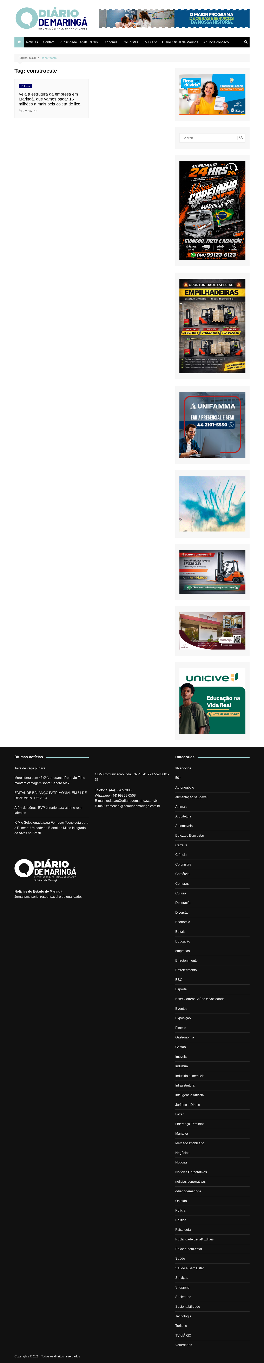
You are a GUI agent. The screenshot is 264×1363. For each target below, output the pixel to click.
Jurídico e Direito (187, 1105)
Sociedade (183, 1297)
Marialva (181, 1133)
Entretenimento (186, 960)
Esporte (181, 989)
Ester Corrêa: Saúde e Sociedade (200, 999)
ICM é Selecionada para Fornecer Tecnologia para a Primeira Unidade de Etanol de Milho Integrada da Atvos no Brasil (51, 828)
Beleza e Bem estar (189, 835)
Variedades (183, 1345)
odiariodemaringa (188, 1191)
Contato (48, 42)
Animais (181, 806)
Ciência (181, 854)
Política (25, 86)
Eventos (181, 1008)
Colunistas (130, 42)
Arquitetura (183, 816)
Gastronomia (184, 1037)
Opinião (181, 1201)
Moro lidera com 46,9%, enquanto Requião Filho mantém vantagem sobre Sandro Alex (49, 780)
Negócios (182, 1153)
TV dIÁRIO (183, 1335)
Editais (180, 931)
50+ (178, 778)
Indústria (181, 1066)
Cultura (180, 893)
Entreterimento (186, 970)
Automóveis (184, 826)
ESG (178, 980)
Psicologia (183, 1229)
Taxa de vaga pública (30, 768)
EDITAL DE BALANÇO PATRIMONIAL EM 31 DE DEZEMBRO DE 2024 (50, 795)
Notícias (32, 42)
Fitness (180, 1028)
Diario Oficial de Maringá (180, 42)
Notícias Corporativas (191, 1172)
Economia (110, 42)
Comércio (182, 874)
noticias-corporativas (190, 1181)
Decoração (183, 903)
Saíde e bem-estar (188, 1249)
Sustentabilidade (187, 1306)
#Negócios (183, 768)
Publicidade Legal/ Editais (78, 42)
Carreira (181, 845)
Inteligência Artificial (190, 1095)
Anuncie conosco (216, 42)
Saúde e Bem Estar (189, 1268)
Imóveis (181, 1056)
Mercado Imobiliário (189, 1143)
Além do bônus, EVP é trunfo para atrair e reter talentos (48, 810)
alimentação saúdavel (191, 797)
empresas (182, 951)
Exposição (183, 1018)
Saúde (180, 1258)
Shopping (182, 1287)
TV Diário (150, 42)
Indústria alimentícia (190, 1076)
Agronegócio (184, 787)
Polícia (180, 1210)
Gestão (180, 1047)
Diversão (182, 912)
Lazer (179, 1114)
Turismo (181, 1326)
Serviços (181, 1277)
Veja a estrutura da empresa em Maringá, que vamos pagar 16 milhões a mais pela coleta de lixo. (50, 99)
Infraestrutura (184, 1085)
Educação (182, 941)
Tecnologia (183, 1316)
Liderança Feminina (190, 1124)
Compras (182, 883)
